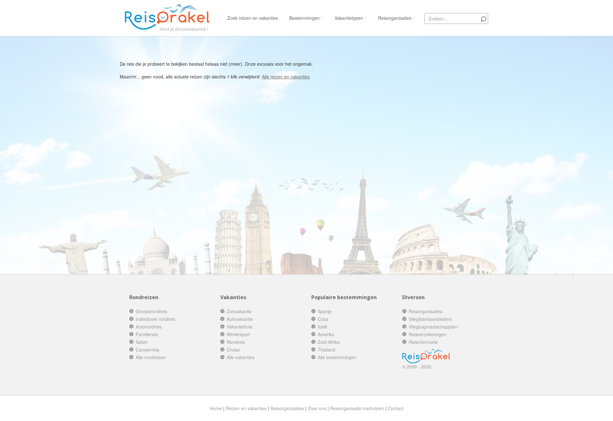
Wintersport (238, 334)
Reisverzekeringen (427, 334)
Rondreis (236, 342)
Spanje (325, 311)
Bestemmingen (304, 18)
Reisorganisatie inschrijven (357, 408)
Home (216, 408)
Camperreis (147, 349)
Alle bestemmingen (337, 357)
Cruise (233, 349)
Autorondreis (149, 326)
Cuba (323, 319)
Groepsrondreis (151, 311)
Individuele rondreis (155, 319)
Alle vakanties (240, 357)
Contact (396, 408)
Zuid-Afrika (329, 342)
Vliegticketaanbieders (430, 319)
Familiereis (147, 334)
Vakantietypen (349, 18)
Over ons (317, 408)
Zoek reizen (252, 18)
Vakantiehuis (239, 326)
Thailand (326, 349)
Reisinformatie (423, 342)
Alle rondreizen (151, 357)
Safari (142, 342)
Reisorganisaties (395, 18)
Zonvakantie (239, 311)
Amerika (326, 334)
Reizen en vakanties (246, 408)
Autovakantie (240, 319)
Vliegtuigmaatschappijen (433, 326)
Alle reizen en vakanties (286, 76)
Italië (322, 326)
